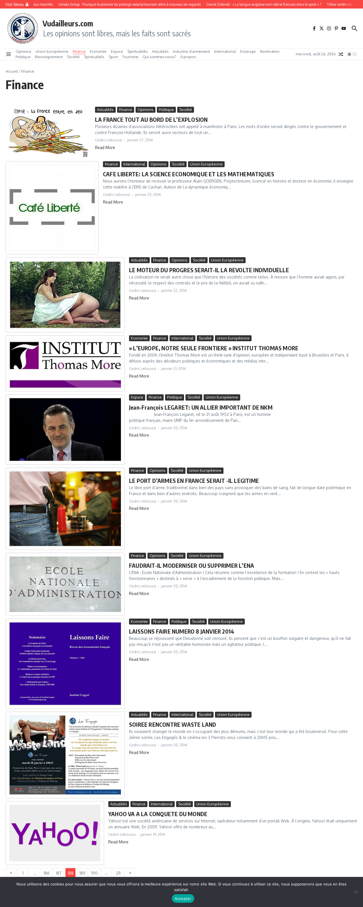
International (225, 51)
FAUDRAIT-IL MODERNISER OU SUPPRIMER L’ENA (191, 565)
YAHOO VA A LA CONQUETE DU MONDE (157, 813)
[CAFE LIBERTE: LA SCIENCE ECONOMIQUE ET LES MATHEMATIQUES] (52, 207)
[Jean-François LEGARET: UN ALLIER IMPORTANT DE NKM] (65, 429)
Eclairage (248, 51)
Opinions (23, 51)
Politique (23, 57)
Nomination (270, 51)
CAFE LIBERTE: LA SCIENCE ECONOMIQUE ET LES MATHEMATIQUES (188, 173)
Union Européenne (52, 51)
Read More (105, 147)
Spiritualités (137, 51)
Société (73, 57)
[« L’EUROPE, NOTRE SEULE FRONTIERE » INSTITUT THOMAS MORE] (65, 363)
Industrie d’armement (191, 51)
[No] (356, 892)
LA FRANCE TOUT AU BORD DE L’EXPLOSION (151, 119)
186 (47, 873)
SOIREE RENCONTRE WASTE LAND (172, 724)
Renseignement (49, 57)
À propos (188, 57)
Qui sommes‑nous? (159, 57)
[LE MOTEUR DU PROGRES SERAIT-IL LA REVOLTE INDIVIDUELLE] (65, 294)
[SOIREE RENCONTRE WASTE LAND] (65, 755)
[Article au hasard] (341, 54)
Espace (117, 51)
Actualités (160, 51)
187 (59, 873)
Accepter (183, 898)
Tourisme (130, 57)
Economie (98, 51)
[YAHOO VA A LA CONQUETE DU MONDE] (55, 833)
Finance (79, 51)
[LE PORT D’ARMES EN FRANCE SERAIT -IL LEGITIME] (65, 509)
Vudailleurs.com (68, 23)
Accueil (12, 71)
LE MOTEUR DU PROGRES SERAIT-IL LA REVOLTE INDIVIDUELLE (209, 269)
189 (82, 873)
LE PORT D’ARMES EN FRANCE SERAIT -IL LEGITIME (194, 480)
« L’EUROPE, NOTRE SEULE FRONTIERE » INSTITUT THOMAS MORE (213, 347)
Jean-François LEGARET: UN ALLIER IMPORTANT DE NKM (201, 407)
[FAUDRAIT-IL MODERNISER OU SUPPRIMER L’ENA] (65, 584)
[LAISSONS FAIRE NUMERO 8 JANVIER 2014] (65, 664)
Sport (113, 57)
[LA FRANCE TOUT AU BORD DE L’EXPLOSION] (48, 132)
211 (118, 873)
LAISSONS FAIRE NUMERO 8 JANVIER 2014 (181, 631)
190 (94, 873)
